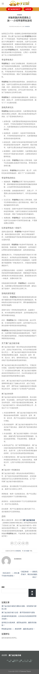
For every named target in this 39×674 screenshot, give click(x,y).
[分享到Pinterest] (23, 543)
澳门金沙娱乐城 (15, 655)
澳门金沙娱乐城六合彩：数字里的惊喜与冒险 (18, 612)
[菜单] (3, 3)
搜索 (3, 587)
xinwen (27, 26)
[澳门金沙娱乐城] (19, 3)
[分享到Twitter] (19, 543)
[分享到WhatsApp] (12, 543)
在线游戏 (19, 14)
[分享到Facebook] (15, 543)
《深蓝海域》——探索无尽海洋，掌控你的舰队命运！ (28, 574)
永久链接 (26, 551)
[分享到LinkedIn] (27, 543)
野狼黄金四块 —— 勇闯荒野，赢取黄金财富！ (18, 629)
